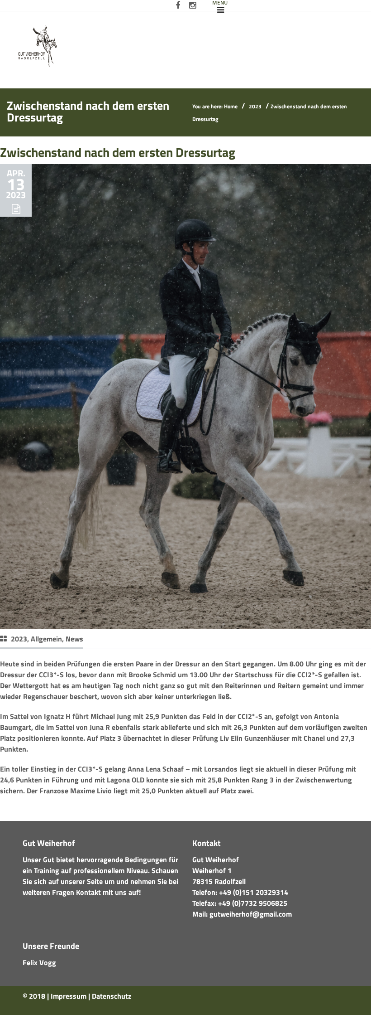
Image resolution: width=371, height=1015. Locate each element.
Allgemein (46, 638)
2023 (255, 106)
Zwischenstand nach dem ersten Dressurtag (117, 152)
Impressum (68, 996)
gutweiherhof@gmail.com (250, 913)
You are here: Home (215, 106)
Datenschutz (111, 996)
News (74, 638)
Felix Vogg (39, 962)
